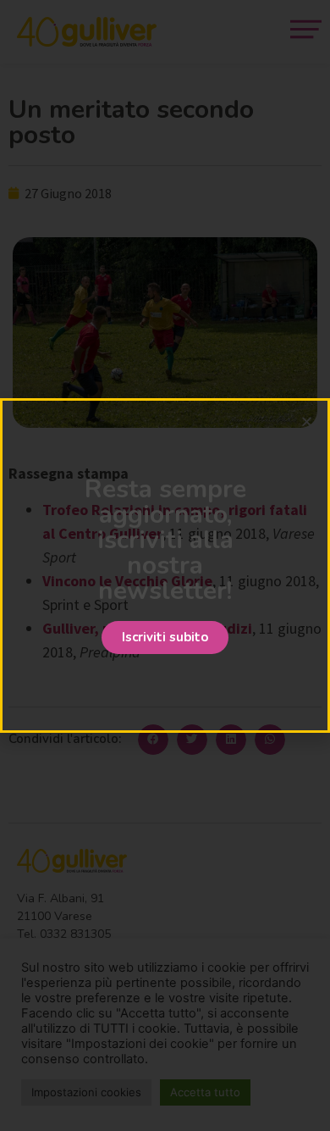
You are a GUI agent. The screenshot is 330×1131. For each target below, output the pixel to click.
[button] (165, 637)
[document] (165, 565)
